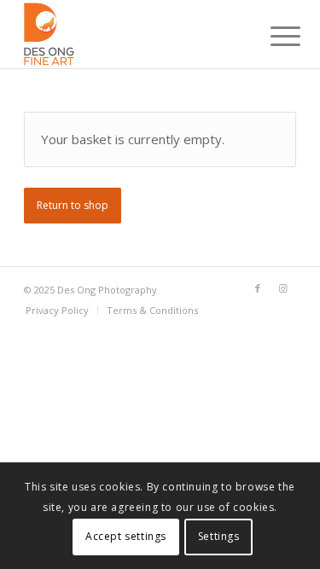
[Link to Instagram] (283, 288)
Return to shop (72, 205)
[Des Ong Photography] (132, 34)
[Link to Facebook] (258, 288)
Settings (219, 536)
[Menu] (272, 36)
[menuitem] (272, 36)
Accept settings (125, 536)
